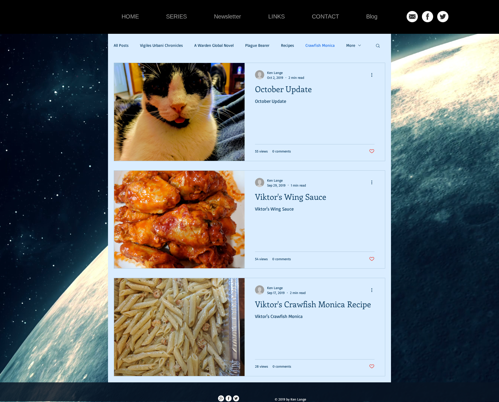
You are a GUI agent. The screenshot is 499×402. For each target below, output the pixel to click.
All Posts (121, 45)
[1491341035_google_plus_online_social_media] (221, 398)
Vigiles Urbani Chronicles (161, 45)
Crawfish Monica (320, 45)
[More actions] (373, 74)
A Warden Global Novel (214, 45)
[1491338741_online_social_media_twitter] (442, 16)
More (350, 45)
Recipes (287, 45)
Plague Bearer (257, 45)
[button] (378, 46)
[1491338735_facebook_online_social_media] (427, 16)
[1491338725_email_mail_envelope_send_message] (412, 16)
